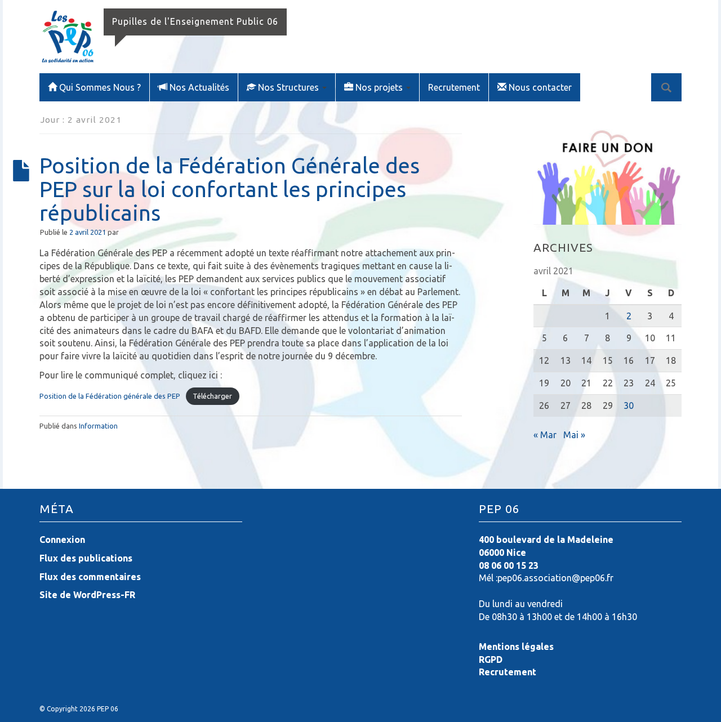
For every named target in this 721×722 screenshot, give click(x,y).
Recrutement (454, 87)
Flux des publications (85, 558)
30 (629, 405)
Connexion (62, 539)
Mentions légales (516, 646)
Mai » (574, 435)
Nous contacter (540, 87)
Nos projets (380, 87)
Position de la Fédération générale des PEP (109, 396)
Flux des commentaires (90, 577)
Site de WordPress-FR (87, 595)
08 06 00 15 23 (508, 565)
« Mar (545, 435)
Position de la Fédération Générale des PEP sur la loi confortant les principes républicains (229, 189)
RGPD (490, 659)
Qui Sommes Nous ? (100, 87)
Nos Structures (289, 87)
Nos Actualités (199, 87)
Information (98, 426)
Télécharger (212, 396)
